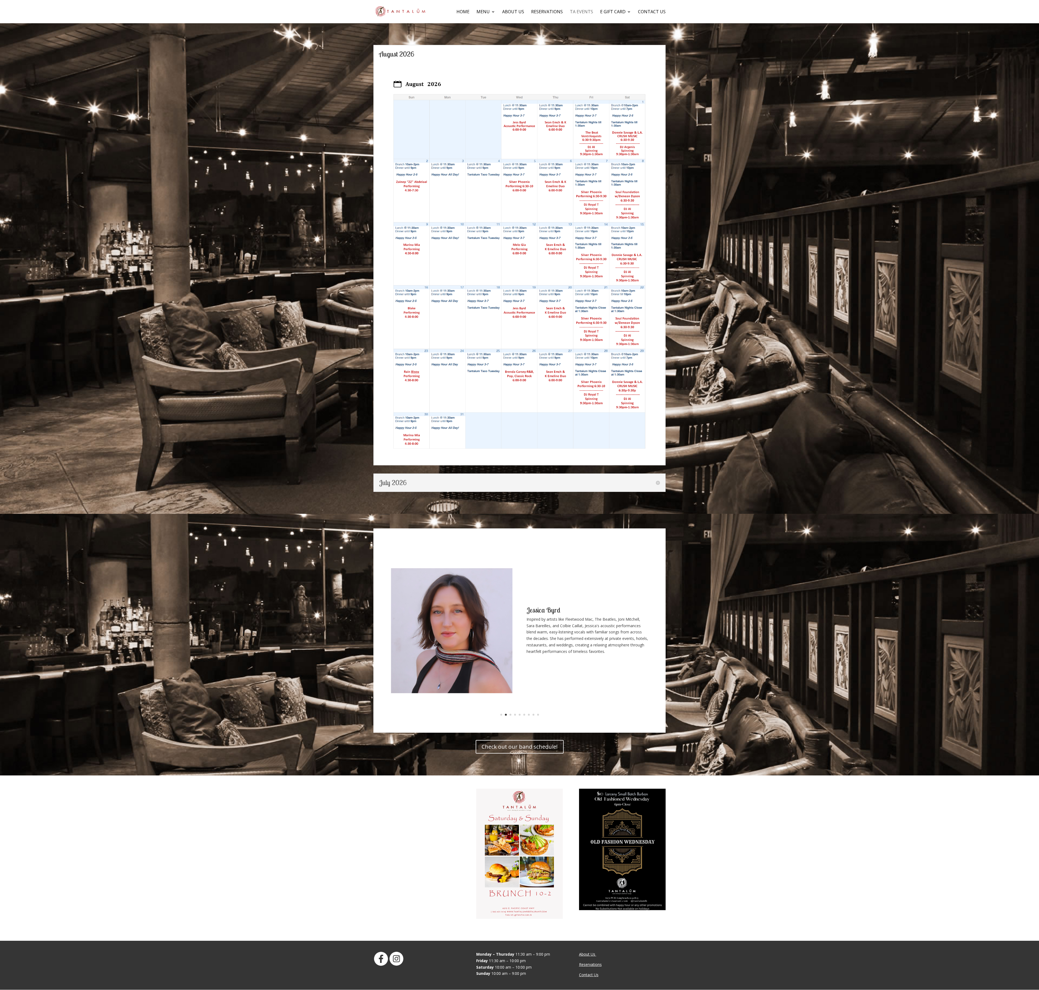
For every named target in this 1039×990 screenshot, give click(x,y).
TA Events (581, 12)
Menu (483, 12)
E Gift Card (613, 12)
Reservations (547, 12)
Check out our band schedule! (520, 746)
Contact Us (652, 12)
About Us (513, 12)
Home (462, 12)
